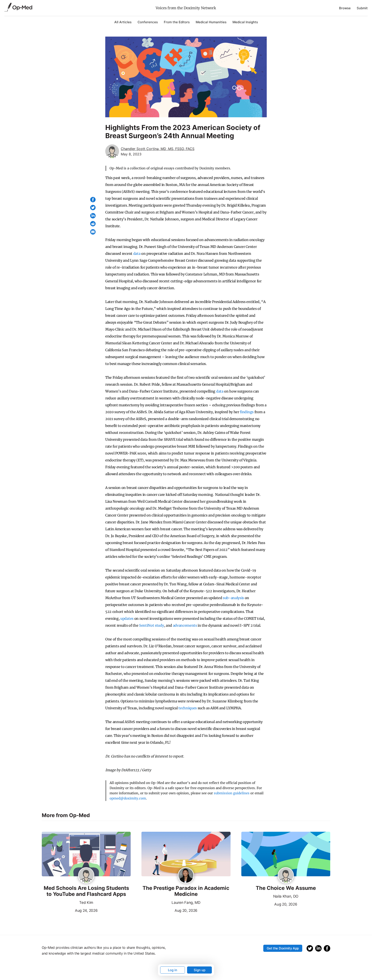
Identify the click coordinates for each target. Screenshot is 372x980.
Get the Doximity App (283, 948)
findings (246, 412)
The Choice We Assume (286, 888)
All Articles (123, 22)
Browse (345, 8)
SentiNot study (151, 625)
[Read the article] (86, 854)
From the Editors (177, 22)
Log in (172, 970)
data (137, 253)
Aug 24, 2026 (70, 910)
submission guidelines (232, 793)
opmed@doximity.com (128, 798)
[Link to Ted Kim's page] (86, 875)
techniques (187, 708)
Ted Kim (86, 902)
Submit (362, 8)
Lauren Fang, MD (186, 902)
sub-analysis (233, 598)
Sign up (199, 970)
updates (126, 618)
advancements (185, 625)
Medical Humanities (211, 22)
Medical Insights (245, 22)
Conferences (148, 22)
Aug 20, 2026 (169, 910)
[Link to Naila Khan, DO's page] (286, 875)
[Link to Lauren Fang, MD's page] (186, 875)
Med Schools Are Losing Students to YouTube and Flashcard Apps (86, 891)
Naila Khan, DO (286, 896)
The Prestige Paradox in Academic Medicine (186, 891)
